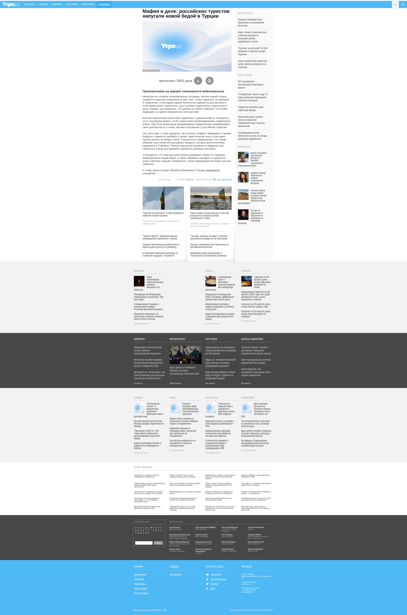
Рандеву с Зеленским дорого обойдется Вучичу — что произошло (256, 492)
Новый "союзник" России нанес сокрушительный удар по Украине (182, 476)
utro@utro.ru (246, 584)
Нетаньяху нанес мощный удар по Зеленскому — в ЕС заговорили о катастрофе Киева (147, 500)
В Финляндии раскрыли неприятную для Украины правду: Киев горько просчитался (149, 485)
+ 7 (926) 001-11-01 (248, 590)
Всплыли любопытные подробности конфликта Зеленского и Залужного (219, 492)
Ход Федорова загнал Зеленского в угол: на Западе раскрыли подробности (256, 499)
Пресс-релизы (88, 4)
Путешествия (104, 4)
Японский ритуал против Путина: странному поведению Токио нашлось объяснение (255, 508)
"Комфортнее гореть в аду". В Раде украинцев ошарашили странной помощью (183, 508)
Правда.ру (189, 179)
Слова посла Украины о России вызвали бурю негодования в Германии (185, 484)
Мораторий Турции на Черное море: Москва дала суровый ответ (147, 507)
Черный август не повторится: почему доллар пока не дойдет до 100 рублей (148, 492)
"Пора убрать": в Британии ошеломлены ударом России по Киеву (256, 484)
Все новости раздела (141, 323)
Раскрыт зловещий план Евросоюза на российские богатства (209, 246)
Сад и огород (72, 4)
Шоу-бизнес (29, 4)
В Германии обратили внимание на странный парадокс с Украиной (160, 254)
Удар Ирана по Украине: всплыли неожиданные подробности (146, 476)
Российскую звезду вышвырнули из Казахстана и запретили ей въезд (183, 499)
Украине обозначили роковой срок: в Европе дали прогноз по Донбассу (161, 246)
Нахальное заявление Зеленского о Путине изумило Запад (218, 499)
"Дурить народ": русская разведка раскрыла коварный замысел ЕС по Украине (218, 485)
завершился (213, 170)
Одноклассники (218, 579)
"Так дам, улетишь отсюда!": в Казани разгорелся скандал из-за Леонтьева (209, 237)
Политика (43, 4)
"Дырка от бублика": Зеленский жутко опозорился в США (255, 476)
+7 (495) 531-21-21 (248, 582)
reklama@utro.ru (247, 592)
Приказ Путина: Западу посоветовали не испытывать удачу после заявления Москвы (220, 476)
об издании (175, 574)
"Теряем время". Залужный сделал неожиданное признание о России (160, 237)
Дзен (212, 588)
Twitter (214, 584)
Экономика (57, 4)
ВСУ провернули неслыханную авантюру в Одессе (185, 492)
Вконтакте (216, 574)
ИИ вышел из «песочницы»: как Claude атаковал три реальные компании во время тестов (220, 508)
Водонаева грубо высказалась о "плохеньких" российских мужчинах (208, 254)
